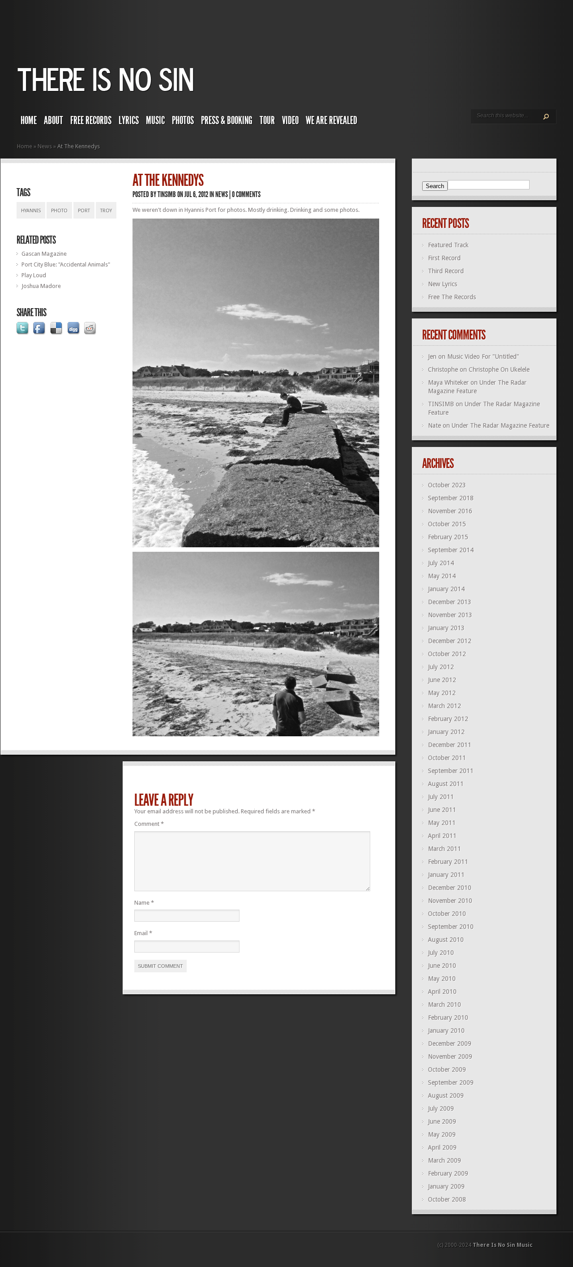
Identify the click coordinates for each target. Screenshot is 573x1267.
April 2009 (442, 1147)
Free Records (90, 120)
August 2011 (446, 783)
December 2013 (449, 602)
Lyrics (129, 120)
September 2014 (451, 550)
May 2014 (442, 576)
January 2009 (446, 1186)
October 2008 (447, 1199)
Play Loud (33, 275)
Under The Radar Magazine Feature (500, 425)
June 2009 (442, 1121)
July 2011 (441, 796)
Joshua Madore (41, 286)
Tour (267, 120)
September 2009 (451, 1082)
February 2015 (448, 537)
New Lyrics (442, 284)
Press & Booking (226, 120)
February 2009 (448, 1173)
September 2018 (451, 498)
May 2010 (442, 978)
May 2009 (442, 1134)
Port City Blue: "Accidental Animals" (65, 264)
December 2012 (449, 640)
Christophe (443, 369)
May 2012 (442, 692)
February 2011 (448, 861)
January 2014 (446, 589)
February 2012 (448, 718)
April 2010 (442, 991)
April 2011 (442, 835)
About (53, 120)
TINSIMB (167, 194)
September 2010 (451, 926)
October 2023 (447, 485)
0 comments (246, 194)
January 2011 (446, 874)
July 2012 (441, 666)
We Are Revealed (331, 120)
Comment (149, 823)
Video (290, 120)
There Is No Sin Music (503, 1245)
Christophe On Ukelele (499, 369)
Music (155, 120)
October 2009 (447, 1069)
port (84, 211)
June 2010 (442, 965)
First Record (444, 258)
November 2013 (450, 614)
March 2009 (444, 1160)
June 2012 (442, 679)
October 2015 (447, 524)
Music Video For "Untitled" (483, 356)
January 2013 (446, 627)
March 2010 (444, 1004)
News (45, 146)
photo (59, 211)
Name (144, 902)
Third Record (446, 271)
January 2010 (446, 1030)
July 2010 (441, 952)
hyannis (31, 211)
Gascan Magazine (44, 253)
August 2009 (446, 1095)
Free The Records (452, 297)
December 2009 (449, 1043)
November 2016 (450, 511)
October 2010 (447, 913)
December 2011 (449, 744)
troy (106, 211)
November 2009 (450, 1056)
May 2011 (442, 822)
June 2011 (442, 809)
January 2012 (446, 731)
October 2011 (447, 757)
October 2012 (447, 653)
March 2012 (444, 705)
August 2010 (446, 939)
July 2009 (441, 1108)
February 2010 (448, 1017)
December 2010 (449, 887)
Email (143, 933)
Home (29, 120)
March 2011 (444, 848)
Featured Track (448, 245)
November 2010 (450, 900)
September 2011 (451, 770)
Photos (183, 120)
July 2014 (441, 563)
